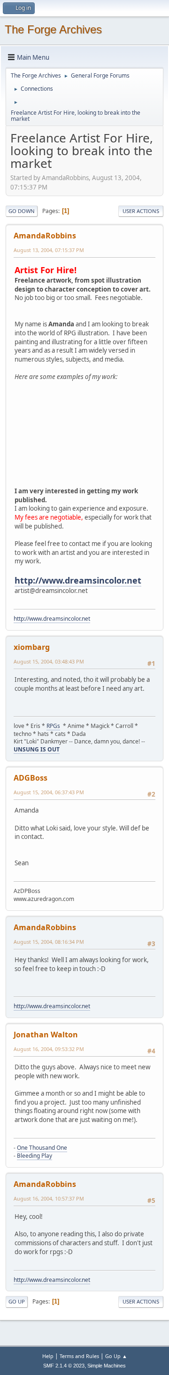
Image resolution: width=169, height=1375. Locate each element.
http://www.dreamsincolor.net (78, 580)
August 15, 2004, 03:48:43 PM (49, 661)
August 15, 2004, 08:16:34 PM (49, 941)
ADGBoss (30, 778)
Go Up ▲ (116, 1355)
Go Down (21, 210)
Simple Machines (106, 1365)
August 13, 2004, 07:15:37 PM (49, 249)
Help (48, 1355)
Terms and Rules (79, 1355)
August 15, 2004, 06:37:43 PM (49, 792)
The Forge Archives (53, 29)
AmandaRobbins (45, 235)
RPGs (53, 726)
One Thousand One (42, 1148)
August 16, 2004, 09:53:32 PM (49, 1048)
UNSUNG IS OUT (37, 749)
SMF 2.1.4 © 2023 (63, 1365)
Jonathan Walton (46, 1034)
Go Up (16, 1301)
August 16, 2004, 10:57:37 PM (49, 1198)
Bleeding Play (34, 1156)
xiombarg (32, 647)
